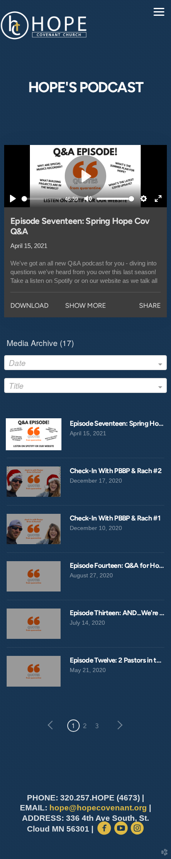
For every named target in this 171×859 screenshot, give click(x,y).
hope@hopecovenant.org (98, 807)
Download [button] (29, 305)
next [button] (118, 725)
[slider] (41, 199)
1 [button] (73, 726)
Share (150, 305)
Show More (85, 305)
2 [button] (85, 726)
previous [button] (52, 725)
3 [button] (97, 726)
